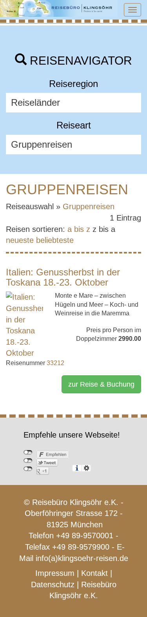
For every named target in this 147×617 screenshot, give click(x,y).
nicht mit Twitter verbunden (28, 460)
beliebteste (55, 240)
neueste (20, 240)
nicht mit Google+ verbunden (28, 469)
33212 (55, 363)
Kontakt (94, 573)
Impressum (54, 573)
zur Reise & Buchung (101, 384)
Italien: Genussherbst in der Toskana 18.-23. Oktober (63, 277)
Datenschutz (52, 584)
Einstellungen (86, 468)
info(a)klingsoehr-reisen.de (82, 558)
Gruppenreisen (88, 206)
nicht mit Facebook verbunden (28, 452)
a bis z (78, 229)
